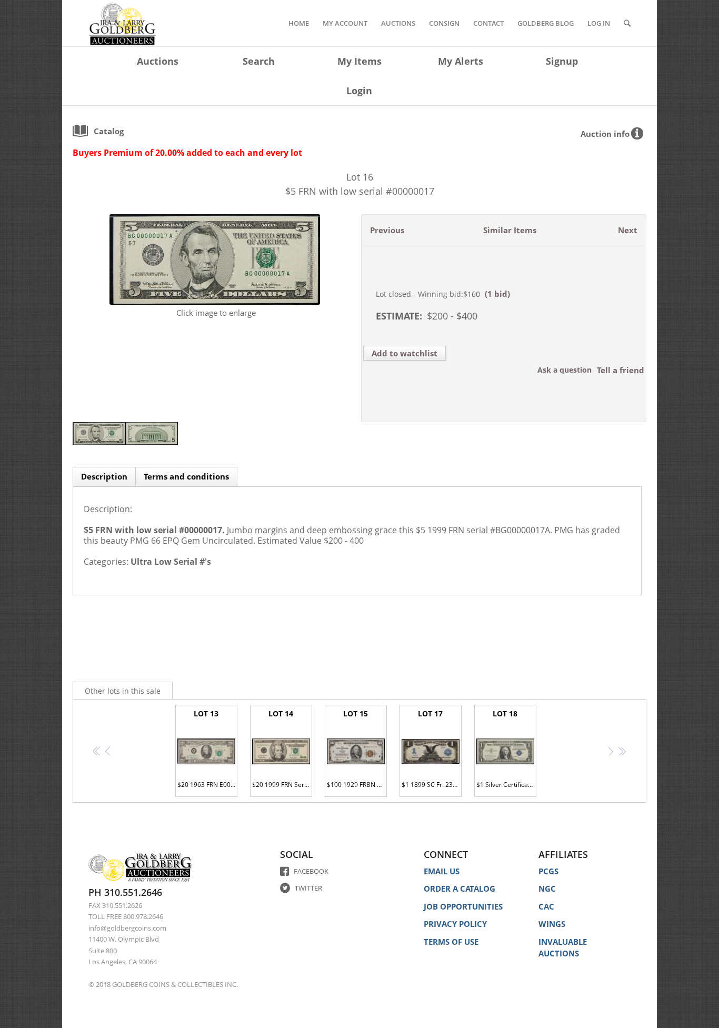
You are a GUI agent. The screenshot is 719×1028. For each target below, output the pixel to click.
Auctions (157, 61)
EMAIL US (442, 871)
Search (259, 61)
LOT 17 (432, 748)
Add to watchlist (404, 353)
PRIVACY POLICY (455, 924)
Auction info (605, 133)
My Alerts (460, 61)
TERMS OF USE (451, 941)
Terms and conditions (186, 476)
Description (104, 476)
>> (621, 753)
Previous (387, 230)
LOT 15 (357, 748)
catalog (109, 131)
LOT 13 (207, 748)
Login (359, 90)
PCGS (548, 871)
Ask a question (564, 370)
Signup (562, 61)
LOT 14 (282, 748)
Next (627, 230)
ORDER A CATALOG (459, 888)
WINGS (551, 924)
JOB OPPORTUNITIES (463, 906)
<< (97, 753)
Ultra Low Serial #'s (171, 561)
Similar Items (509, 230)
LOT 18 (506, 748)
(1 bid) (497, 293)
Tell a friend (620, 370)
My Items (359, 61)
